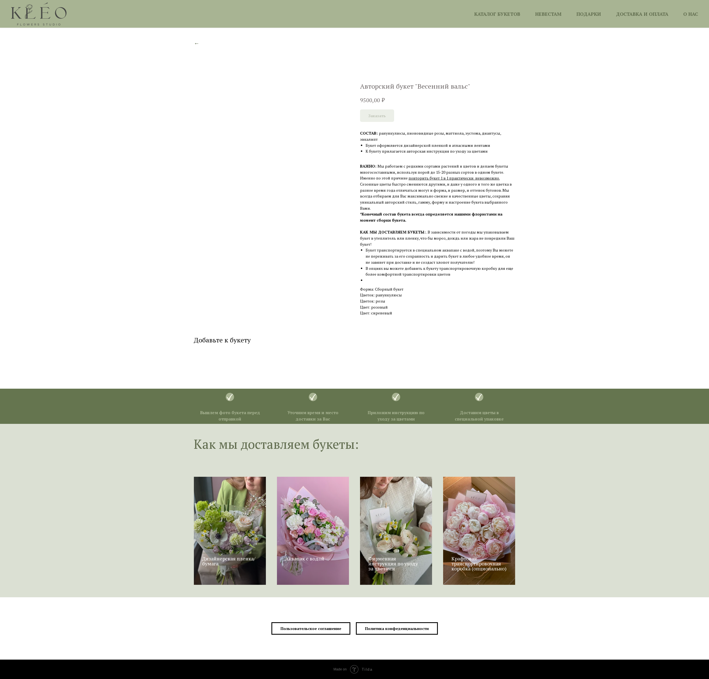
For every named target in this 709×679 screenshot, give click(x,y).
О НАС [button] (690, 14)
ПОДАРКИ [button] (588, 14)
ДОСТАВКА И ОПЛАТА (642, 14)
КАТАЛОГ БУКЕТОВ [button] (497, 14)
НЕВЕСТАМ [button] (548, 14)
